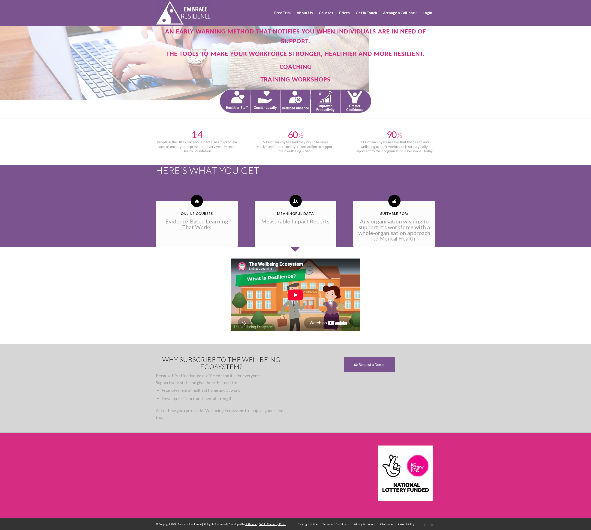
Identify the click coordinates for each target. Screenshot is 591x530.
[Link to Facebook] (424, 524)
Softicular (251, 524)
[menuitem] (282, 12)
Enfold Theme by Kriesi (272, 524)
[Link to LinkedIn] (431, 524)
